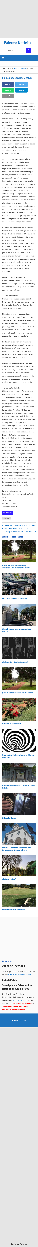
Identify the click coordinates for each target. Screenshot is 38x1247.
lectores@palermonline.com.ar (19, 974)
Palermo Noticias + (19, 42)
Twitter (21, 84)
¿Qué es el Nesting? (9, 879)
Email (8, 96)
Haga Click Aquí (18, 1000)
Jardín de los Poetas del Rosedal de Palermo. (17, 693)
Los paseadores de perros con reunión (20, 531)
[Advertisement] (19, 19)
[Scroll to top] (34, 1243)
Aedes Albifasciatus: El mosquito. (13, 910)
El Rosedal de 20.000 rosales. (12, 724)
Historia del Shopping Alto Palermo (14, 598)
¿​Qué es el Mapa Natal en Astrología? (15, 662)
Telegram (21, 90)
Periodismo (7, 513)
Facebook (8, 84)
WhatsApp (8, 90)
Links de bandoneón (9, 818)
